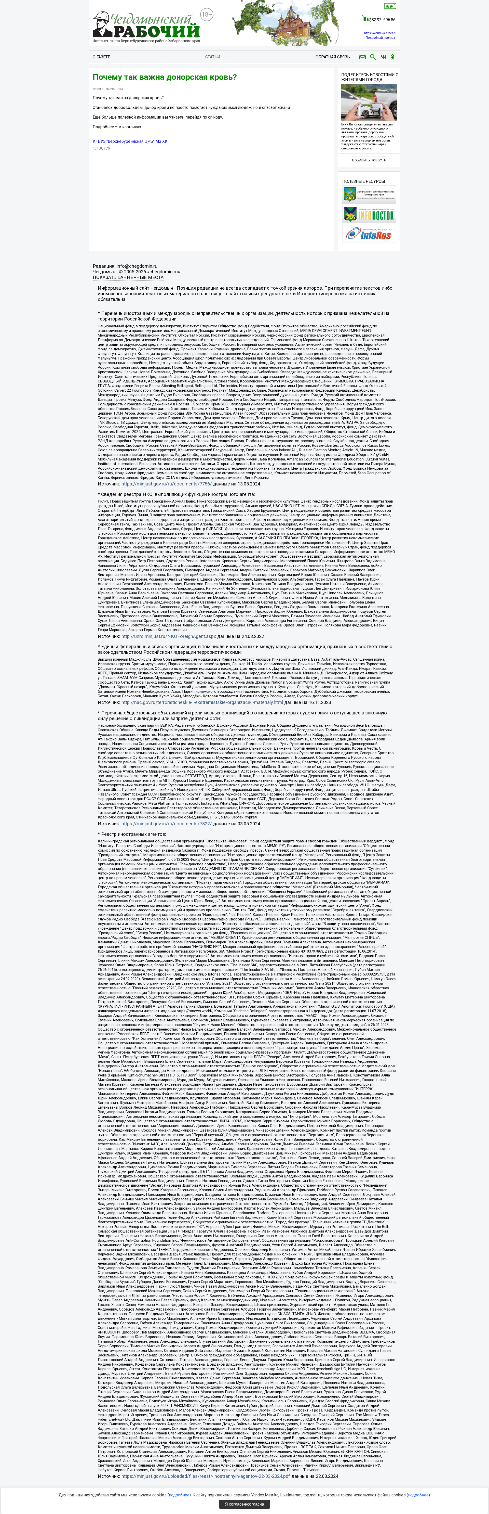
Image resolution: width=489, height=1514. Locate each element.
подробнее (179, 1495)
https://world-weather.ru (380, 33)
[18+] (146, 27)
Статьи (212, 57)
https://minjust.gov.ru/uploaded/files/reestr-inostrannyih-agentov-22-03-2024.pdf (205, 1476)
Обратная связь (333, 57)
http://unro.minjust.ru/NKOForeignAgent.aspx (168, 636)
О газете (101, 57)
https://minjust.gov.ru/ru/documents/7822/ (166, 824)
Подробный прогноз (380, 38)
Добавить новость (369, 160)
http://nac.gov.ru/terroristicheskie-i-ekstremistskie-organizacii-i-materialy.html (202, 702)
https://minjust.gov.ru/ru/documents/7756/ (166, 484)
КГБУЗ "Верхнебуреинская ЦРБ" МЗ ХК (130, 141)
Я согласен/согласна (244, 1504)
